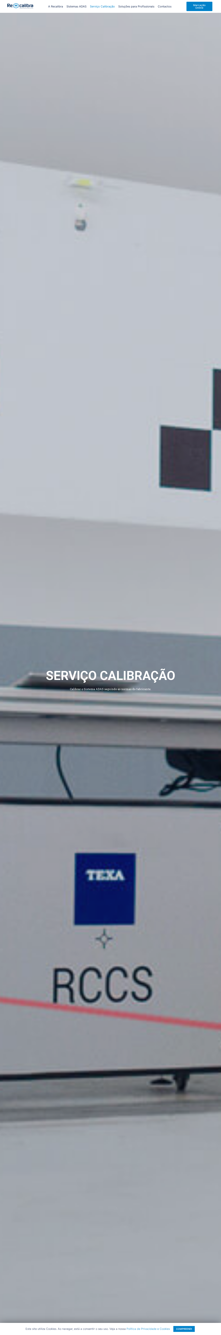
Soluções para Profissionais (136, 6)
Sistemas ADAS (76, 6)
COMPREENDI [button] (184, 1328)
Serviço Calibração (102, 6)
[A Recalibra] (20, 6)
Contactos (164, 6)
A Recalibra (55, 6)
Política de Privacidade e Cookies (148, 1329)
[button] (199, 6)
